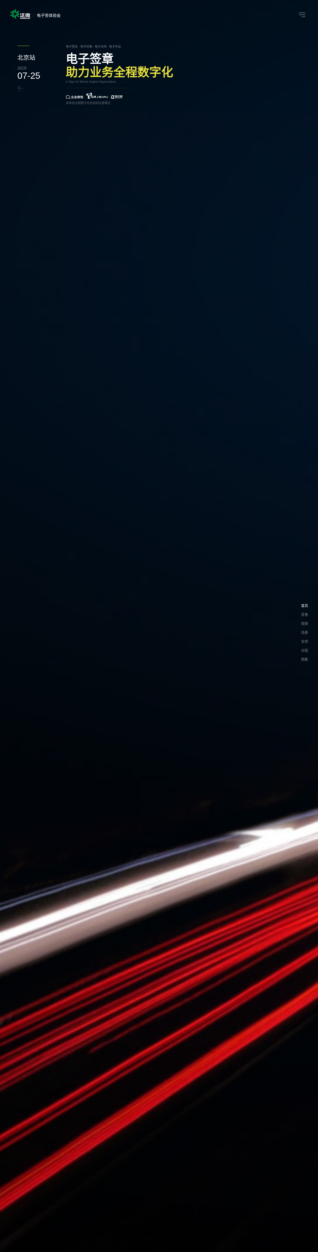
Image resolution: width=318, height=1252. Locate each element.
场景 (304, 632)
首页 (304, 606)
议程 (304, 650)
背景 (304, 615)
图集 (304, 659)
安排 (304, 641)
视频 (304, 624)
